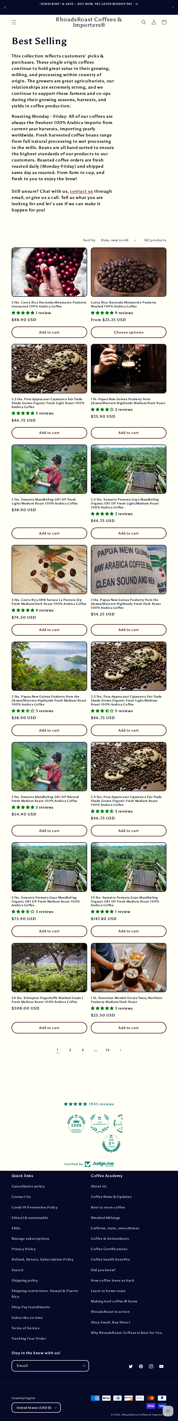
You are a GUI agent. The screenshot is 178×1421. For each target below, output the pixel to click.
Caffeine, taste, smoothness (115, 1228)
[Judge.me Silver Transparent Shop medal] (100, 1123)
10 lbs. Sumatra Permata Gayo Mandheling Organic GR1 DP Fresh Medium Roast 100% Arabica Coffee (125, 901)
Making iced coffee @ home (114, 1301)
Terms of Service (26, 1328)
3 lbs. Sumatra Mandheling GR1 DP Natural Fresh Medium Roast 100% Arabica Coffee (45, 799)
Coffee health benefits (110, 1259)
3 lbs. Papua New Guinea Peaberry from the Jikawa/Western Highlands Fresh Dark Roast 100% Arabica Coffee (126, 603)
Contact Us (21, 1197)
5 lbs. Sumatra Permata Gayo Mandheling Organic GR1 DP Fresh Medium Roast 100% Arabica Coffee (46, 901)
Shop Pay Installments (31, 1307)
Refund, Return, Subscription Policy (43, 1259)
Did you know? (103, 1270)
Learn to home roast (108, 1291)
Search (18, 1270)
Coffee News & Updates (111, 1197)
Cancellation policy (28, 1186)
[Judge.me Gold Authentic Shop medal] (77, 1123)
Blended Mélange (105, 1218)
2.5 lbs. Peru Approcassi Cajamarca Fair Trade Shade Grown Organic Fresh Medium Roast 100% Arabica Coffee (126, 800)
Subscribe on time (27, 1318)
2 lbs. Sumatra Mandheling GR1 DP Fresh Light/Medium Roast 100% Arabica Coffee (45, 501)
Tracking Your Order (29, 1339)
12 (107, 1050)
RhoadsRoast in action (110, 1312)
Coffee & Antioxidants (110, 1239)
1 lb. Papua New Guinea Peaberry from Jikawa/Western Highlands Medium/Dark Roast (128, 401)
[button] (14, 22)
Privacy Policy (23, 1249)
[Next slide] (173, 7)
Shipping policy (25, 1280)
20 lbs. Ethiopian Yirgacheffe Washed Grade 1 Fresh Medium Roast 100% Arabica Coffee (47, 1000)
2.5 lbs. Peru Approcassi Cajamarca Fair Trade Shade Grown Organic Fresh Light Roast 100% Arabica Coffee (48, 403)
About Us (99, 1186)
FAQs (16, 1228)
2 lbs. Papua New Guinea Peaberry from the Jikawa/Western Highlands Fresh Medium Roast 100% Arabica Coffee (49, 700)
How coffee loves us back (112, 1280)
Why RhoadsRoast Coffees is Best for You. (127, 1333)
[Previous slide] (5, 7)
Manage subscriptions (30, 1239)
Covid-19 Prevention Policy (35, 1207)
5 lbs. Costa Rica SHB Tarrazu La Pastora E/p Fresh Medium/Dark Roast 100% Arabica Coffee (49, 601)
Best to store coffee (108, 1207)
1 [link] (58, 1050)
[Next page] (120, 1050)
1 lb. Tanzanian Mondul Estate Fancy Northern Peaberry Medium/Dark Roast (126, 1000)
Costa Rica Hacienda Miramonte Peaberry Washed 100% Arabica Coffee (123, 304)
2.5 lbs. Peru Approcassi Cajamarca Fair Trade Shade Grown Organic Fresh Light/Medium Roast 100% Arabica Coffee (126, 700)
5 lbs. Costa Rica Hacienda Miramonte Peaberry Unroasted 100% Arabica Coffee (49, 304)
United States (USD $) (34, 1407)
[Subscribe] (83, 1366)
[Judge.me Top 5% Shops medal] (89, 1143)
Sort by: (89, 240)
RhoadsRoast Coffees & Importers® (144, 1414)
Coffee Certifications (109, 1249)
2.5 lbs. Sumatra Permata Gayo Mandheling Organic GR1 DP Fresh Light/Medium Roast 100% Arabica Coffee (125, 503)
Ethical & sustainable (30, 1218)
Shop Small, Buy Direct (110, 1322)
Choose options (129, 332)
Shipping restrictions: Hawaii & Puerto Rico (45, 1294)
